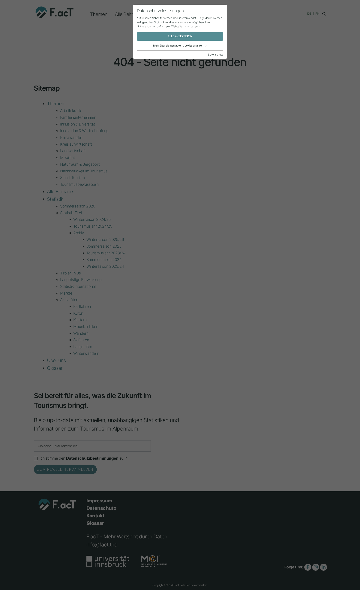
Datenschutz (215, 54)
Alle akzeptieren (180, 36)
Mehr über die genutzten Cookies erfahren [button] (178, 45)
